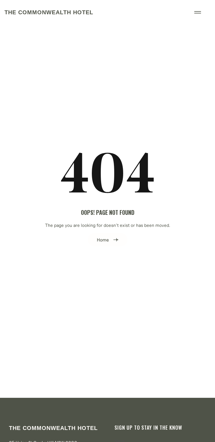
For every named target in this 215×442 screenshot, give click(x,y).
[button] (197, 12)
